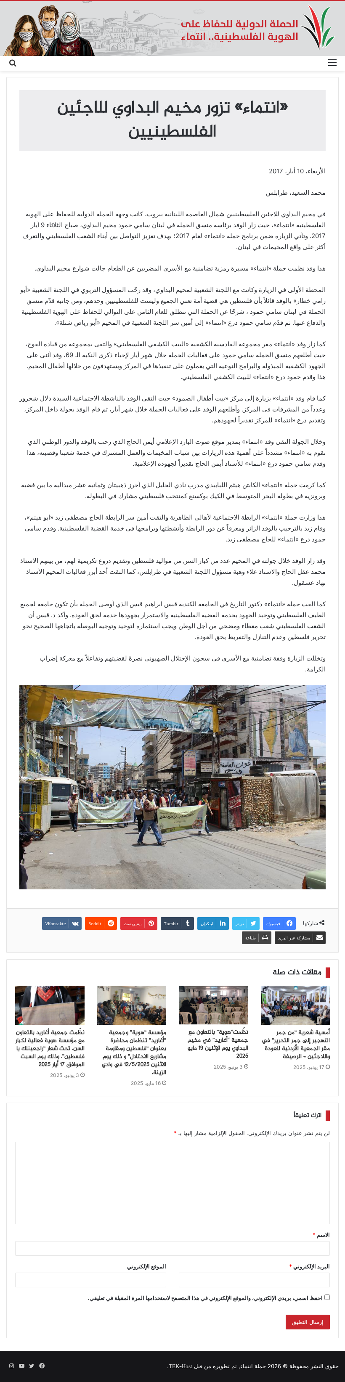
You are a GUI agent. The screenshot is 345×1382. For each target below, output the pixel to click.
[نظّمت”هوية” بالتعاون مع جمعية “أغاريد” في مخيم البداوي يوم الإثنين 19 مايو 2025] (213, 1005)
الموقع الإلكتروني (146, 1266)
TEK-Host (180, 1366)
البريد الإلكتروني (309, 1266)
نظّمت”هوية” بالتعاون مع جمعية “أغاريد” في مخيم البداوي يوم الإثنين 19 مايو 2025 (218, 1044)
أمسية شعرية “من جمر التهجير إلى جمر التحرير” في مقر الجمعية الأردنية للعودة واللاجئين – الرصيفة (296, 1045)
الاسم (321, 1234)
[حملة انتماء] (172, 28)
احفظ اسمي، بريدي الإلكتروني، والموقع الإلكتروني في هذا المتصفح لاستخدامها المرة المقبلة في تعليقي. (205, 1297)
